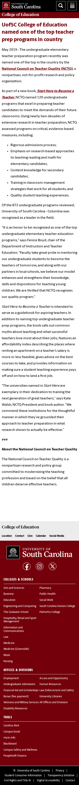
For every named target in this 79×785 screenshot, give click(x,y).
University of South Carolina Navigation (72, 5)
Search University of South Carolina (60, 5)
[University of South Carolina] (39, 552)
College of (20, 14)
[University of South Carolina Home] (20, 5)
